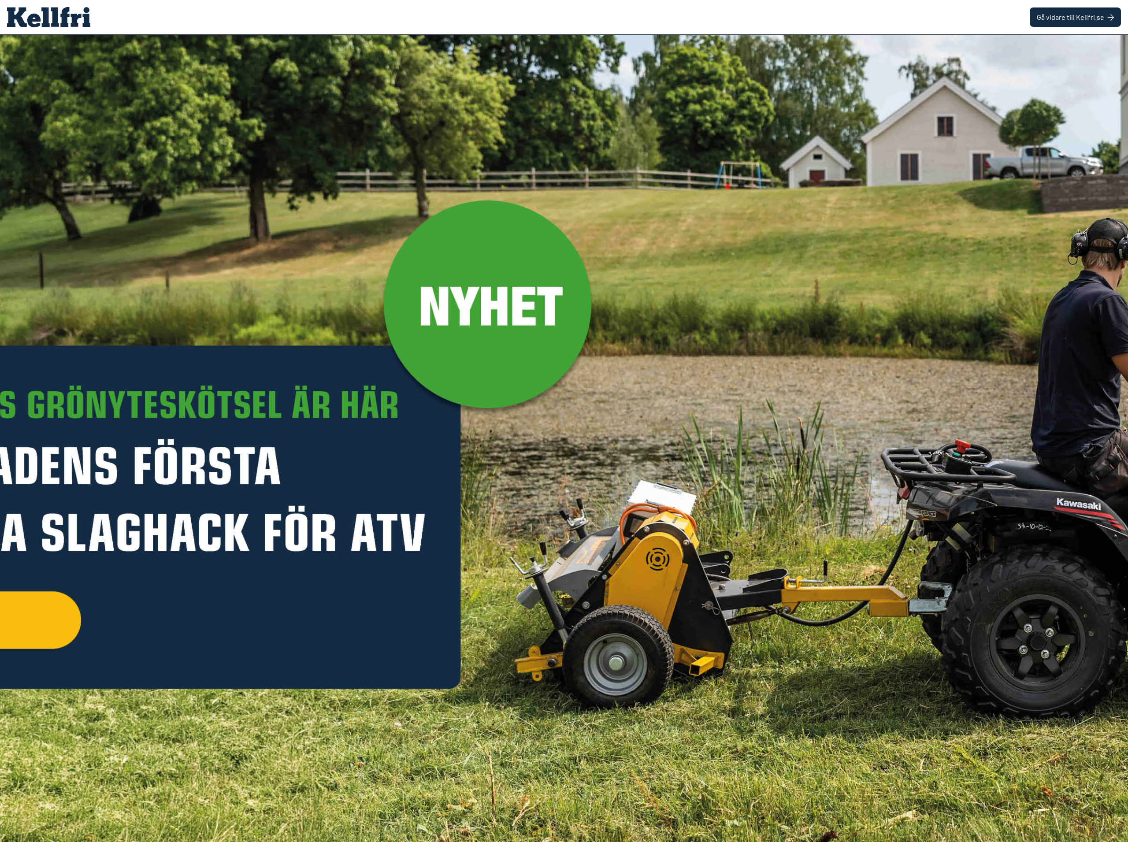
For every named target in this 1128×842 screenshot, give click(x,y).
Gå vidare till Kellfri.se (1070, 17)
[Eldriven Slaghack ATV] (564, 438)
